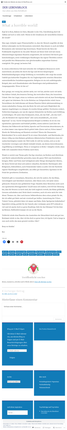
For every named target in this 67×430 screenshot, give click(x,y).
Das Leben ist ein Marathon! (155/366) (50, 412)
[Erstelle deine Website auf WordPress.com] (33, 2)
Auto (6, 252)
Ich (60, 252)
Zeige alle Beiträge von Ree (43, 282)
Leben (20, 254)
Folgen (12, 357)
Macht (33, 254)
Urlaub (49, 254)
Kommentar (58, 319)
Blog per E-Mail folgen (15, 329)
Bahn (12, 252)
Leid (26, 254)
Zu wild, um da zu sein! (13, 292)
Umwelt (41, 254)
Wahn (57, 254)
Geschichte (51, 252)
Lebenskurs (29, 16)
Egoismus (32, 252)
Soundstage (7, 16)
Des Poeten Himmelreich (47, 329)
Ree (4, 22)
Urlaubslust (18, 16)
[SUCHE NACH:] (17, 412)
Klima (6, 254)
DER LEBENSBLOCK (15, 7)
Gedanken (41, 252)
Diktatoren (21, 252)
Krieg (13, 254)
